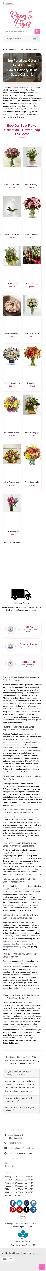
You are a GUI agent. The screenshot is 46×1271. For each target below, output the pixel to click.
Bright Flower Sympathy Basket (12, 482)
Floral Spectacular (32, 482)
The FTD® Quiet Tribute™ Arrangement (12, 532)
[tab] (21, 1073)
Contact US (9, 1166)
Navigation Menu (13, 38)
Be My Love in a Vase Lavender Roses (12, 185)
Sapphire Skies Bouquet (12, 383)
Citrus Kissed (32, 383)
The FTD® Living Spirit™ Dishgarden (32, 433)
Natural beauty (32, 284)
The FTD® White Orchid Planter (12, 234)
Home (5, 49)
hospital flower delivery (25, 964)
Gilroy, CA (7, 1259)
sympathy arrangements (29, 889)
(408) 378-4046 (14, 1143)
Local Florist (13, 49)
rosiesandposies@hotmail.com (21, 1148)
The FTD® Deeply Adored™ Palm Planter (32, 185)
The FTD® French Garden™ (12, 284)
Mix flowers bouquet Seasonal (12, 433)
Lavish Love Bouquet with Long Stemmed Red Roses (32, 234)
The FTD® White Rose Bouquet (32, 334)
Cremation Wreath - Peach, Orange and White (12, 334)
